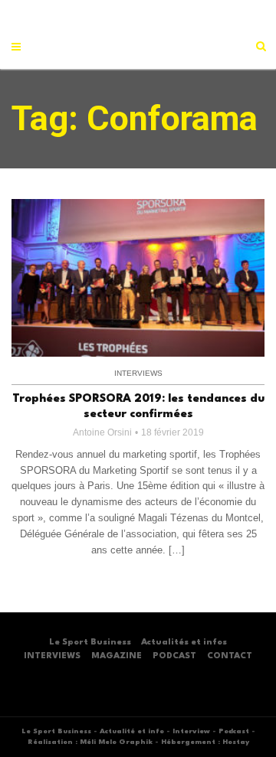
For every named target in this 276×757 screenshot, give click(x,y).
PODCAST (174, 656)
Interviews (138, 373)
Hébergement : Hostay (205, 742)
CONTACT (229, 656)
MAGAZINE (116, 656)
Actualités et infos (184, 642)
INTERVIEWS (52, 656)
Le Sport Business (90, 642)
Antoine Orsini (102, 432)
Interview (191, 731)
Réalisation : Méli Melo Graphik (90, 742)
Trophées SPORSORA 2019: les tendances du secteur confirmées (138, 406)
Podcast (234, 731)
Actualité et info (132, 731)
